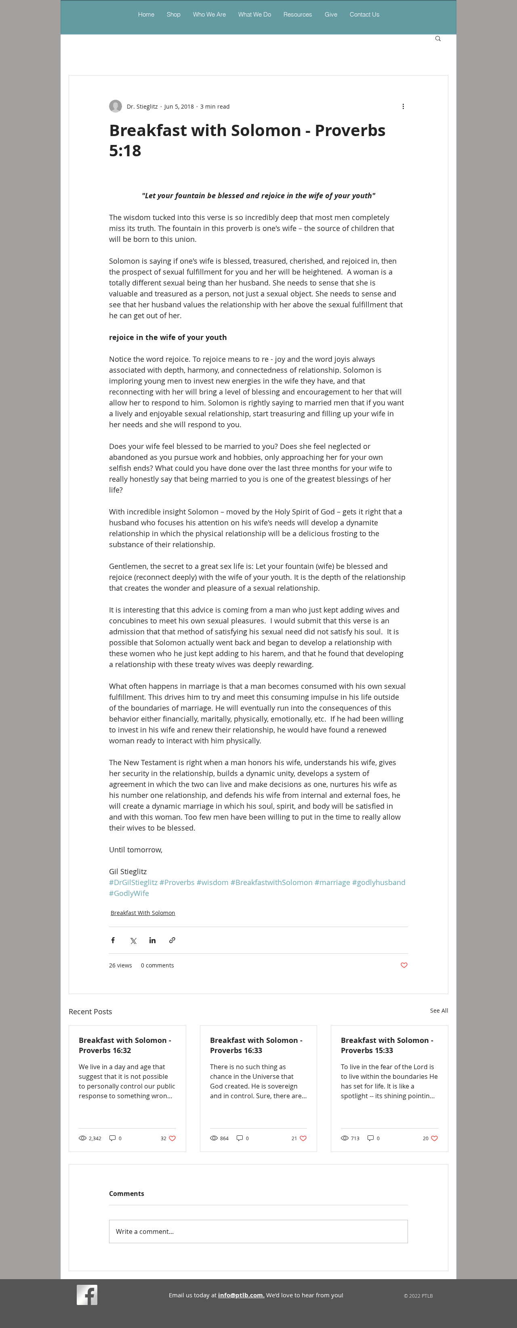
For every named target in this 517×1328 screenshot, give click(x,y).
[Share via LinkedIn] (152, 940)
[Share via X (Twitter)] (133, 940)
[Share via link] (172, 940)
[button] (254, 14)
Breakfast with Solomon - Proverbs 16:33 (256, 1045)
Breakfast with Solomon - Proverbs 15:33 (387, 1045)
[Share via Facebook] (113, 940)
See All (439, 1010)
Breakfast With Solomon (143, 913)
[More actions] (403, 106)
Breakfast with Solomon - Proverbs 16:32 (125, 1045)
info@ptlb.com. (241, 1295)
